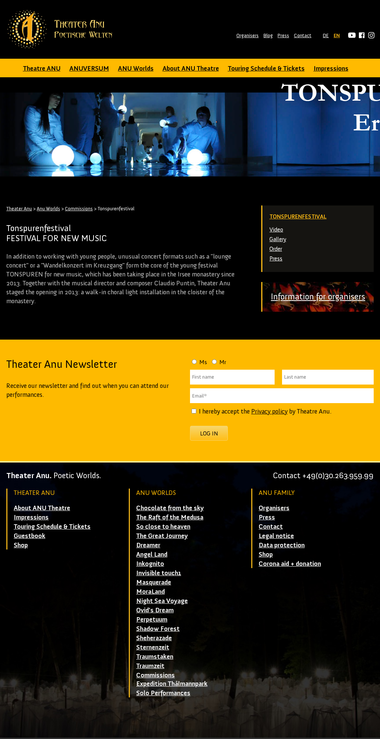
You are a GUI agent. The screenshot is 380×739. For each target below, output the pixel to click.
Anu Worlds (48, 208)
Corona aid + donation (290, 564)
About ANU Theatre (191, 68)
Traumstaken (154, 656)
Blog (268, 35)
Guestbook (29, 536)
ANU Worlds (136, 68)
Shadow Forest (158, 629)
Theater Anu (19, 208)
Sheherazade (154, 638)
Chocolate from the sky (170, 508)
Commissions (79, 208)
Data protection (282, 545)
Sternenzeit (152, 647)
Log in (209, 433)
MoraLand (150, 591)
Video (276, 229)
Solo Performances (163, 693)
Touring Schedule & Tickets (266, 68)
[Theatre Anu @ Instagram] (370, 35)
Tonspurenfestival (298, 216)
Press (283, 35)
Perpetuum (151, 619)
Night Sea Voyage (162, 601)
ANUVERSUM (89, 68)
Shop (21, 545)
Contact (302, 35)
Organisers (247, 35)
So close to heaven (163, 526)
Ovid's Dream (155, 610)
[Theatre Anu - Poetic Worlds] (62, 29)
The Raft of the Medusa (169, 517)
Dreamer (148, 545)
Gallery (277, 239)
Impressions (331, 68)
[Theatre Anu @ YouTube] (350, 35)
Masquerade (153, 582)
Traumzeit (150, 666)
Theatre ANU (41, 68)
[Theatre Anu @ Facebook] (360, 35)
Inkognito (150, 564)
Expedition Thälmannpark (171, 684)
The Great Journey (162, 536)
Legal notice (276, 536)
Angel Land (151, 554)
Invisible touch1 (158, 573)
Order (275, 248)
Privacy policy (269, 411)
